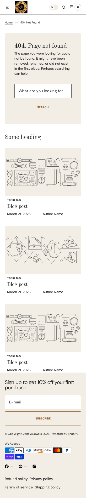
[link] (43, 172)
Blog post (17, 206)
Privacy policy (41, 478)
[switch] (53, 7)
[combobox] (43, 91)
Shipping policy (47, 487)
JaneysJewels (32, 434)
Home (9, 22)
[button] (7, 7)
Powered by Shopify (64, 434)
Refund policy (16, 478)
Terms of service (19, 487)
